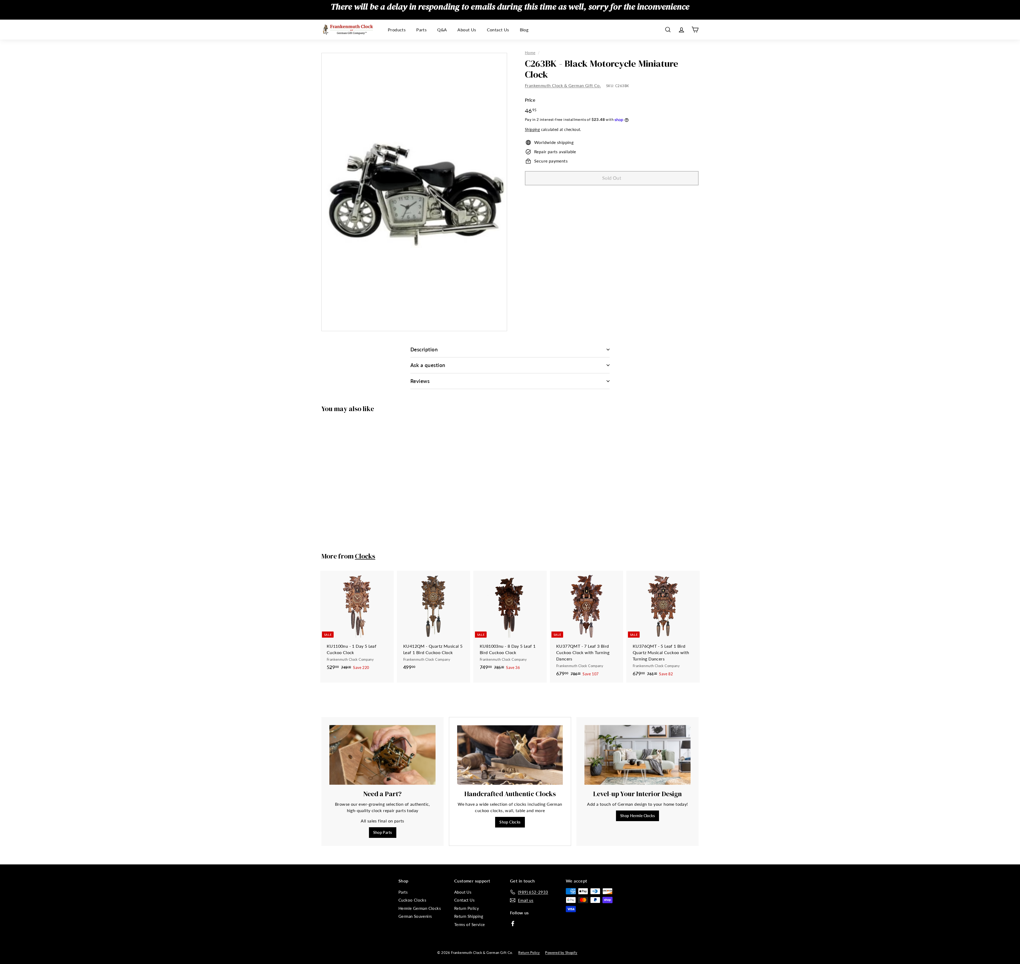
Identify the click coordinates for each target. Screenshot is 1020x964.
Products (397, 29)
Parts (421, 29)
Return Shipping (468, 916)
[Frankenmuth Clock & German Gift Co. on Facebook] (513, 923)
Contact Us (498, 29)
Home (530, 53)
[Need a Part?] (382, 755)
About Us (466, 29)
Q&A (442, 29)
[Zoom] (414, 192)
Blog (524, 29)
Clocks (365, 556)
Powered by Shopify (561, 952)
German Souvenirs (415, 916)
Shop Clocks (509, 822)
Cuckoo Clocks (412, 900)
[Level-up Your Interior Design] (637, 755)
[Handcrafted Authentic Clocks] (510, 755)
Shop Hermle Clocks (637, 815)
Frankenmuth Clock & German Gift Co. (563, 85)
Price (530, 100)
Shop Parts (382, 832)
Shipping (532, 130)
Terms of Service (469, 924)
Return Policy (466, 908)
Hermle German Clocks (419, 908)
